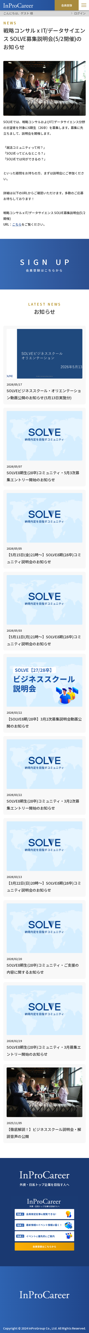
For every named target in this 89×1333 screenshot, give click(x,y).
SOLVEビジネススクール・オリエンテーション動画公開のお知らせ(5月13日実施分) (44, 394)
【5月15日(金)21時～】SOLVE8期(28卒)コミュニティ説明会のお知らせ (44, 558)
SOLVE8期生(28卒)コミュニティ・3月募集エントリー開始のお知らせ (44, 1050)
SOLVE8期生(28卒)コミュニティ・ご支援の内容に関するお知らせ (43, 968)
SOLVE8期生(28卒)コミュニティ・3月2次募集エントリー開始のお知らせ (43, 804)
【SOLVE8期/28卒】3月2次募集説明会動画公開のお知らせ (44, 722)
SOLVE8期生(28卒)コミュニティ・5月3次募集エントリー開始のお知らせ (43, 476)
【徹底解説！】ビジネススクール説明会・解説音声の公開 (44, 1133)
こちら (17, 224)
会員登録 (66, 5)
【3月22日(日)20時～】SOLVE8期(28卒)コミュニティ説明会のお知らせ (44, 886)
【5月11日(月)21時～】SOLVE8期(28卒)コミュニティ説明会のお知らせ (44, 640)
